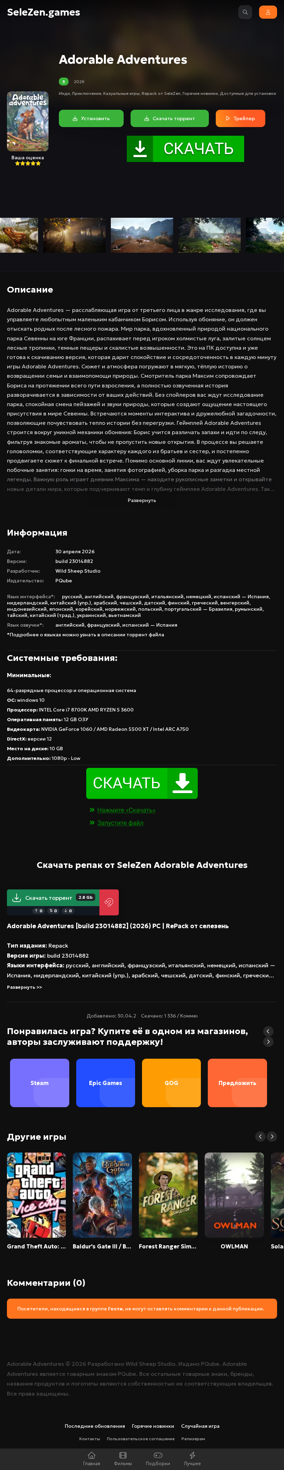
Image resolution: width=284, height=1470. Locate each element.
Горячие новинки (200, 93)
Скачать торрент (58, 897)
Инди (64, 93)
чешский (130, 603)
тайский (17, 615)
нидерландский (27, 603)
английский (99, 596)
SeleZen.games (43, 12)
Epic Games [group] (105, 1082)
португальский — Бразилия (198, 609)
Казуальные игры (121, 93)
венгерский (234, 603)
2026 (79, 81)
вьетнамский (124, 615)
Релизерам (193, 1438)
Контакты (89, 1438)
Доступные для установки (248, 93)
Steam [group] (39, 1082)
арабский (105, 603)
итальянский (167, 596)
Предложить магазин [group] (237, 1093)
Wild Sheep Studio (77, 571)
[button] (268, 1031)
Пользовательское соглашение (141, 1438)
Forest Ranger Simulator (168, 1246)
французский (132, 596)
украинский (91, 615)
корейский (89, 609)
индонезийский (27, 609)
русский (72, 596)
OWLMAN (234, 1246)
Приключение (86, 93)
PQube (63, 580)
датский (154, 603)
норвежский (120, 609)
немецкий (198, 596)
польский (150, 609)
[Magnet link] (109, 902)
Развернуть (142, 500)
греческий (205, 603)
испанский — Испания (241, 596)
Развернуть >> (24, 987)
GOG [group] (171, 1082)
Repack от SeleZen (161, 93)
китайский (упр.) (70, 603)
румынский (249, 609)
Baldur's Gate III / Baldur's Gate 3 (102, 1246)
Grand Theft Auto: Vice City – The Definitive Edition (36, 1246)
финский (178, 603)
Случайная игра (200, 1426)
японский (61, 609)
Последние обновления (95, 1426)
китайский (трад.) (52, 615)
